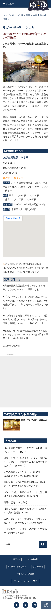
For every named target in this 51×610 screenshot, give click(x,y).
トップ (6, 15)
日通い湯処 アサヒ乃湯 (15, 502)
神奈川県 (37, 15)
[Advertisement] (25, 381)
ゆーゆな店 (17, 15)
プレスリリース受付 (25, 574)
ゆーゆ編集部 (32, 559)
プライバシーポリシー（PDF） (25, 581)
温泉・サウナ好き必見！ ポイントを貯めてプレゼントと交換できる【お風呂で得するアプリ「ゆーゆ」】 (25, 462)
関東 (28, 15)
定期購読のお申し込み (17, 567)
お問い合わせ (37, 567)
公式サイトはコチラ (13, 178)
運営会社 (17, 559)
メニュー (10, 4)
